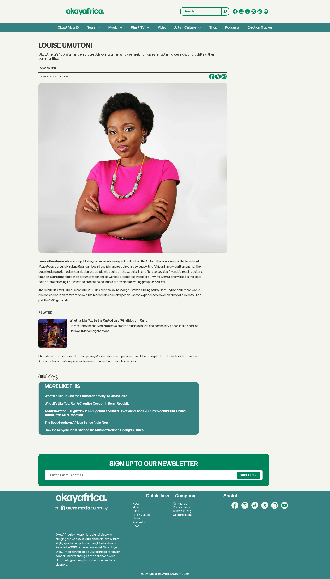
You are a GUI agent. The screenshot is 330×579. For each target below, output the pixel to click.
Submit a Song (182, 511)
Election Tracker (260, 28)
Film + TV (137, 28)
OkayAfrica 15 (68, 28)
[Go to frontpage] (85, 11)
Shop (213, 28)
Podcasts (232, 28)
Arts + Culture (185, 28)
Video (162, 28)
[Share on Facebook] (212, 76)
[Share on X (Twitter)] (218, 76)
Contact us (180, 503)
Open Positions (182, 515)
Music (113, 28)
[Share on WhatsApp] (224, 76)
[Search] (225, 11)
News (91, 28)
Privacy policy (181, 507)
